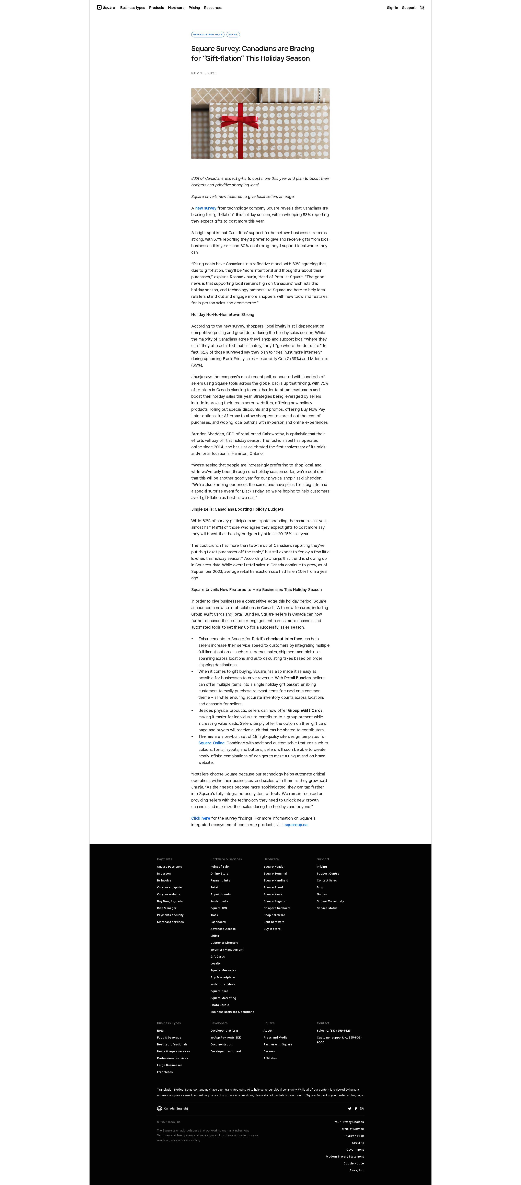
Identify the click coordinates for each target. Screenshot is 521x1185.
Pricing (322, 866)
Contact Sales (327, 880)
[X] (350, 1108)
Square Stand (273, 887)
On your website (169, 894)
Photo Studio (219, 1005)
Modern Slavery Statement (345, 1156)
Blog (320, 887)
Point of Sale (219, 866)
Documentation (221, 1044)
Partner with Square (278, 1044)
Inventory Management (226, 949)
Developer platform (224, 1030)
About (268, 1030)
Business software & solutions (232, 1012)
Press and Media (275, 1037)
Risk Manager (166, 908)
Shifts (214, 935)
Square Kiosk (273, 894)
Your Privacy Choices (349, 1122)
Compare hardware (277, 908)
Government (355, 1149)
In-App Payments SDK (225, 1037)
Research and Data (207, 34)
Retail (233, 34)
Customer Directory (224, 942)
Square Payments (169, 866)
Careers (269, 1051)
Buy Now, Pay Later (170, 901)
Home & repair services (173, 1051)
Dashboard (218, 922)
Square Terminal (275, 873)
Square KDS (218, 908)
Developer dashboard (225, 1051)
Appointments (220, 894)
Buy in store (272, 929)
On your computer (170, 887)
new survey (206, 208)
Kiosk (214, 915)
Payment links (220, 880)
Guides (322, 894)
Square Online (211, 742)
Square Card (219, 991)
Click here (200, 818)
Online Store (219, 873)
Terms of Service (352, 1128)
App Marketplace (222, 977)
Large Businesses (170, 1065)
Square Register (275, 901)
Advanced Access (223, 929)
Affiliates (270, 1058)
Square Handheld (276, 880)
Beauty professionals (172, 1044)
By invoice (164, 880)
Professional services (172, 1058)
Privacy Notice (354, 1135)
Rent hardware (274, 922)
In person (164, 873)
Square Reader (274, 866)
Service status (327, 908)
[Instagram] (362, 1108)
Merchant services (170, 922)
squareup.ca (296, 824)
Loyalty (215, 963)
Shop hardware (274, 915)
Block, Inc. (357, 1170)
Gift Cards (217, 956)
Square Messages (223, 970)
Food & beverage (169, 1037)
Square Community (330, 901)
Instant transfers (222, 984)
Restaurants (219, 901)
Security (358, 1142)
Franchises (165, 1072)
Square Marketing (223, 998)
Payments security (170, 915)
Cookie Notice (354, 1163)
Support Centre (328, 873)
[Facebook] (356, 1108)
